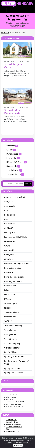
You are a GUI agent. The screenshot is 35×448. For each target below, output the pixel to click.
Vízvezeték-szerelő (12, 347)
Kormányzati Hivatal (13, 281)
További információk (20, 443)
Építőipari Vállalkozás (13, 372)
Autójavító (8, 201)
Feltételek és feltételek (14, 427)
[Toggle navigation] (4, 10)
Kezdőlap (5, 32)
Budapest (10, 145)
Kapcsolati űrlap (12, 422)
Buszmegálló (10, 223)
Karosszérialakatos (12, 268)
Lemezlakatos (10, 294)
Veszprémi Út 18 (13, 174)
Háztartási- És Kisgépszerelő (16, 263)
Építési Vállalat (10, 352)
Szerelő (7, 308)
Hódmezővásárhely (14, 162)
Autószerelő (9, 206)
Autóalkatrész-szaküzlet (14, 197)
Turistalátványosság (13, 325)
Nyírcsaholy (11, 166)
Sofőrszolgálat (10, 303)
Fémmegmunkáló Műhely (15, 237)
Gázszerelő (9, 250)
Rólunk (8, 429)
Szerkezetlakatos (11, 312)
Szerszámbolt (10, 316)
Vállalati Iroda (10, 339)
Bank (6, 210)
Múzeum (8, 299)
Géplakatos (9, 259)
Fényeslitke (11, 158)
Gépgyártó (9, 254)
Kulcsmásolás (10, 285)
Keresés (28, 184)
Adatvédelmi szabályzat (14, 424)
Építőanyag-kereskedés (14, 356)
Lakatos (7, 290)
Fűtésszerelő (9, 241)
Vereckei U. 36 (12, 170)
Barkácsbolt (9, 214)
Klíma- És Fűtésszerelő (14, 277)
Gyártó (7, 245)
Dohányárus (9, 232)
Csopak (9, 149)
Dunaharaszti (12, 154)
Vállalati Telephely (12, 343)
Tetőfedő (8, 321)
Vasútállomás (10, 330)
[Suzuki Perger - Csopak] (17, 50)
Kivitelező (8, 272)
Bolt (6, 219)
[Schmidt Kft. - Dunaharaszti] (17, 96)
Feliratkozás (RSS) (12, 431)
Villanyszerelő (10, 334)
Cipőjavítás (9, 228)
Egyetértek (18, 445)
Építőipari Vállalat (12, 368)
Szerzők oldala (11, 420)
